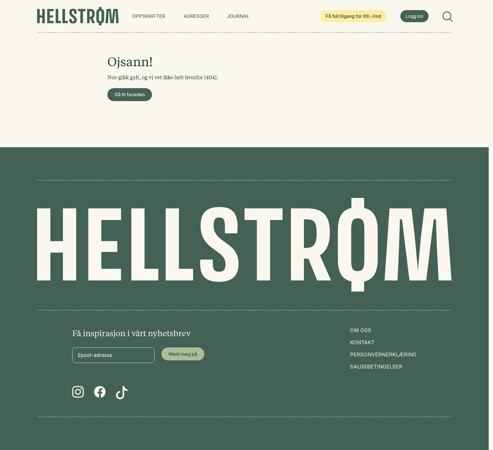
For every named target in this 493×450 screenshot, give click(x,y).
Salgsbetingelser (376, 366)
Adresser (196, 16)
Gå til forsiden (130, 94)
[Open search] (447, 16)
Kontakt (362, 342)
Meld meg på (183, 354)
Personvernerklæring (383, 354)
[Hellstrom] (78, 16)
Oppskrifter (148, 16)
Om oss (360, 330)
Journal (238, 16)
